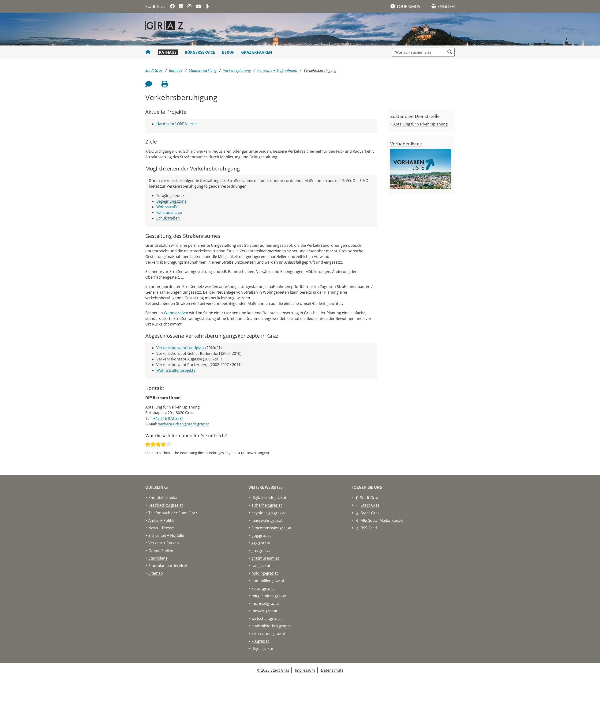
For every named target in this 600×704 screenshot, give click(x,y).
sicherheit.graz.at (266, 505)
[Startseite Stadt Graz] (148, 52)
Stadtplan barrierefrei (167, 565)
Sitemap (155, 573)
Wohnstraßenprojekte (175, 370)
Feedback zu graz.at (165, 505)
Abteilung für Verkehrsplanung (420, 124)
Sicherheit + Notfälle (166, 535)
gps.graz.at (261, 550)
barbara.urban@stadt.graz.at (183, 424)
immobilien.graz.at (267, 580)
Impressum (305, 670)
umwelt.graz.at (264, 610)
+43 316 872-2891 (168, 418)
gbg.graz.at (261, 535)
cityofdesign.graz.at (268, 512)
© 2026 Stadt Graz (273, 670)
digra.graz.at (262, 648)
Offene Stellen (160, 550)
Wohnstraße (167, 206)
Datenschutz (332, 670)
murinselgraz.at (265, 603)
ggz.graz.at (260, 542)
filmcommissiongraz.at (271, 527)
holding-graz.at (264, 573)
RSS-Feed (369, 527)
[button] (446, 6)
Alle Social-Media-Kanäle (382, 520)
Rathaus (167, 52)
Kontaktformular (163, 497)
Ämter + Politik (161, 520)
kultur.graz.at (263, 588)
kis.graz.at (260, 641)
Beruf (228, 52)
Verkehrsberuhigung (320, 70)
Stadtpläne (158, 558)
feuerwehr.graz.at (267, 520)
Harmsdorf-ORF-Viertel (176, 123)
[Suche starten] (449, 51)
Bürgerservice (200, 52)
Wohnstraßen (176, 312)
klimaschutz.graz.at (268, 633)
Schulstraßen (168, 218)
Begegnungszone (171, 201)
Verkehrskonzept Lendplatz (180, 347)
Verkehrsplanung (237, 70)
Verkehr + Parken (163, 542)
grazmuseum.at (265, 558)
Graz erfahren (256, 52)
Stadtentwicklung (203, 70)
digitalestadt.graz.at (268, 497)
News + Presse (161, 527)
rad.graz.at (260, 565)
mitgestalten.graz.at (269, 595)
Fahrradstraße (169, 212)
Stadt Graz (155, 6)
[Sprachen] (433, 6)
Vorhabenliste (405, 143)
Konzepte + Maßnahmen (277, 70)
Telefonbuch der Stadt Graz (172, 512)
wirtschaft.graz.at (266, 618)
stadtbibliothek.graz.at (271, 625)
